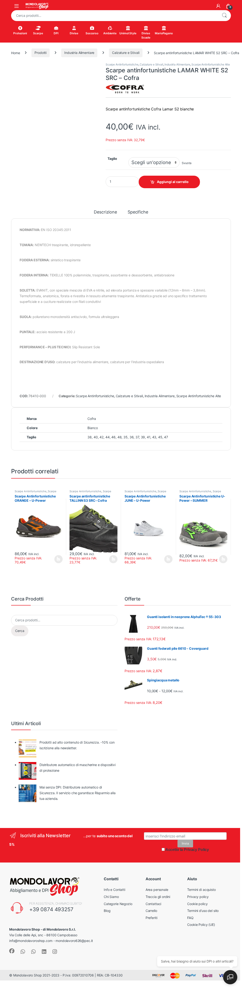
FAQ (190, 875)
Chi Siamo (111, 854)
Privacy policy (197, 854)
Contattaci (153, 861)
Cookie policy (197, 861)
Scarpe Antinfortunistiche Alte (210, 64)
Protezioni (20, 33)
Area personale (157, 847)
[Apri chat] (230, 977)
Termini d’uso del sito (203, 868)
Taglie (112, 159)
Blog (107, 868)
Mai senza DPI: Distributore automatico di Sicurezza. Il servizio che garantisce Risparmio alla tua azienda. (77, 750)
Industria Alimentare (79, 53)
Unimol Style (127, 33)
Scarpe (38, 33)
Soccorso (92, 33)
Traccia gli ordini (158, 854)
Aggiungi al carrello (173, 182)
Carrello (151, 868)
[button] (94, 67)
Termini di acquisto (201, 847)
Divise (74, 33)
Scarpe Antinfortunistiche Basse (35, 450)
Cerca (224, 15)
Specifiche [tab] (138, 212)
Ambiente (110, 33)
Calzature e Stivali (125, 53)
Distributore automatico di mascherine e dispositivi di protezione (77, 724)
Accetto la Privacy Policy (187, 807)
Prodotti (41, 53)
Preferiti (151, 875)
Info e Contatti (114, 847)
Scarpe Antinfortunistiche (122, 64)
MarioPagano (164, 33)
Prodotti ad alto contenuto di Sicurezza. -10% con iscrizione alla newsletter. (77, 702)
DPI (56, 33)
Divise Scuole (145, 35)
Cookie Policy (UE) (201, 882)
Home (15, 53)
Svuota (186, 163)
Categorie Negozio (118, 861)
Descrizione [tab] (105, 212)
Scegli (57, 516)
